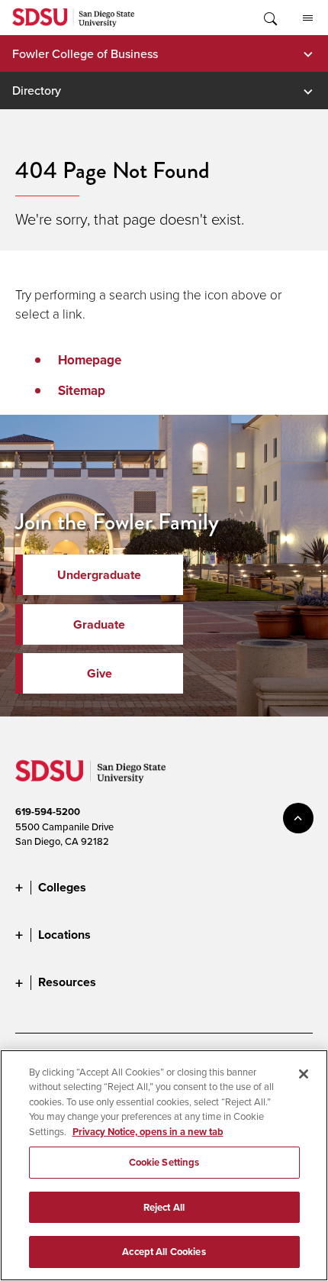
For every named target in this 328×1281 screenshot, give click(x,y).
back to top (298, 818)
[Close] (303, 1074)
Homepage (89, 360)
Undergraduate (99, 575)
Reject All (164, 1207)
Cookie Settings (164, 1162)
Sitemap (81, 390)
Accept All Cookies (163, 1251)
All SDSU (307, 17)
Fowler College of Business (85, 53)
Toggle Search (269, 17)
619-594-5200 (47, 811)
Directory (36, 90)
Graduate (99, 624)
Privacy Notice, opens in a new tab (147, 1131)
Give (99, 673)
